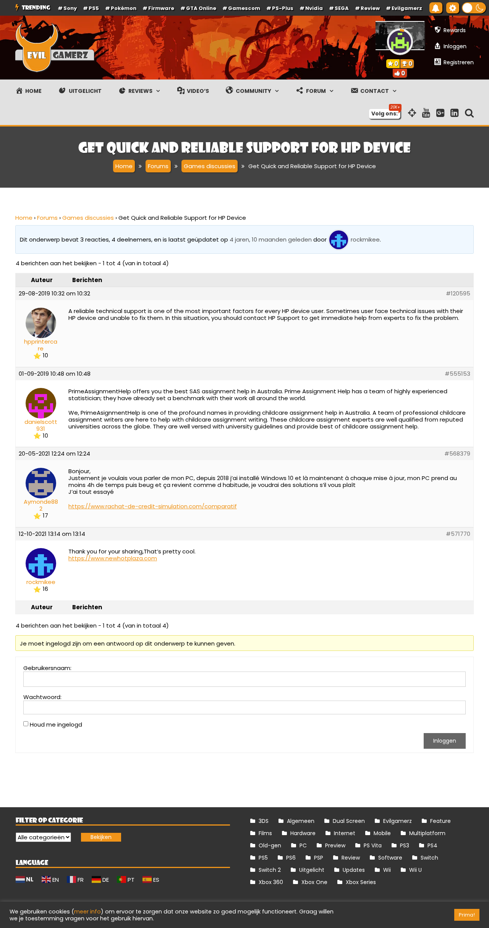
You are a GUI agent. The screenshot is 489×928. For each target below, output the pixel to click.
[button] (474, 7)
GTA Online (201, 8)
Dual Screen (349, 821)
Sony (70, 8)
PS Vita (373, 845)
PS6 (291, 857)
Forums (47, 218)
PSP (318, 857)
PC (303, 845)
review (370, 8)
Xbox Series (361, 882)
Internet (344, 833)
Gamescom (244, 8)
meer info (87, 911)
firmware (161, 8)
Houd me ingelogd (56, 724)
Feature (440, 821)
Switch (429, 857)
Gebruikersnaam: (47, 668)
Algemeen (300, 821)
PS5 (94, 8)
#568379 (457, 453)
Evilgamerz (407, 8)
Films (265, 833)
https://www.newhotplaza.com (112, 558)
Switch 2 (270, 870)
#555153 (457, 373)
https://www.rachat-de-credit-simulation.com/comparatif (152, 506)
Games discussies (88, 218)
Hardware (303, 833)
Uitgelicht (311, 870)
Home (23, 218)
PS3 (404, 845)
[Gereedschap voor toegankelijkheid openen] (452, 7)
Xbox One (314, 882)
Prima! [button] (467, 914)
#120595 (458, 293)
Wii (387, 870)
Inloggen (444, 741)
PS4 (432, 845)
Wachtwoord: (42, 697)
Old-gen (270, 845)
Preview (335, 845)
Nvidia (314, 8)
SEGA (342, 8)
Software (390, 857)
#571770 (458, 534)
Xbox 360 (271, 882)
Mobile (382, 833)
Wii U (415, 870)
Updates (354, 870)
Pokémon (123, 8)
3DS (264, 821)
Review (351, 857)
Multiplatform (427, 833)
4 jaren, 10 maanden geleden (271, 239)
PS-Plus (282, 8)
